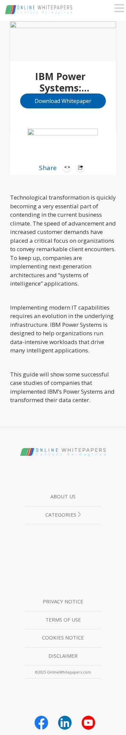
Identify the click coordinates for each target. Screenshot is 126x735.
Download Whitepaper (63, 101)
